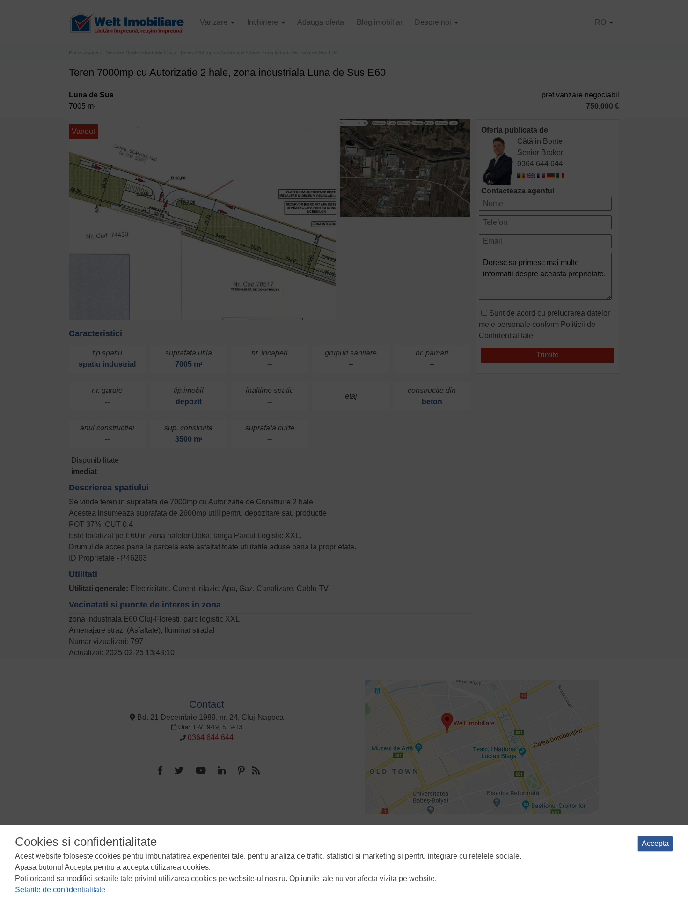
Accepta (655, 843)
